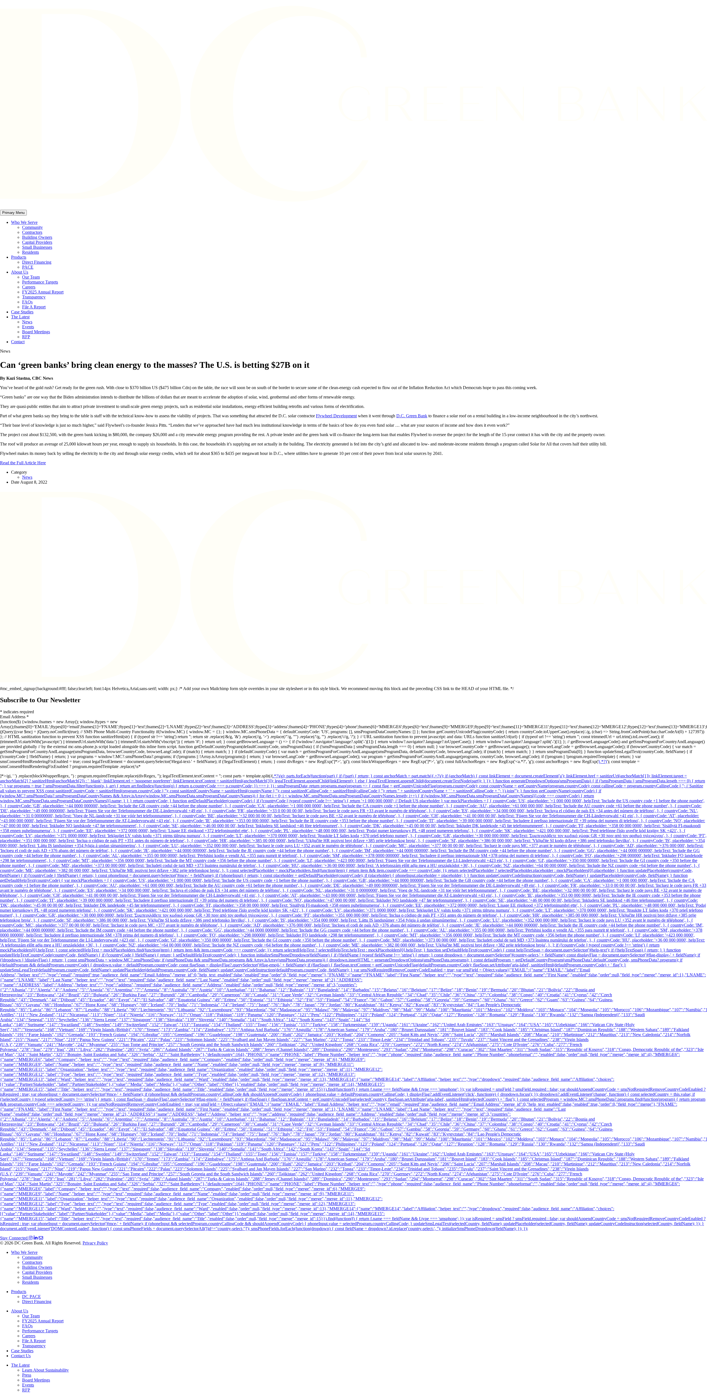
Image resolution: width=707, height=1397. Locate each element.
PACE (27, 267)
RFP (26, 336)
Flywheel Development (336, 415)
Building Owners (37, 237)
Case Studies (22, 312)
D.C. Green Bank (411, 415)
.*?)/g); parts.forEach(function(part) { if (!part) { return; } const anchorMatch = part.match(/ (352, 776)
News (27, 321)
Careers (28, 287)
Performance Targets (40, 282)
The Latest (20, 316)
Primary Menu (13, 213)
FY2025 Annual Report (43, 292)
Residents (30, 252)
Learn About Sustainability (45, 1370)
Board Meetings (36, 331)
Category (19, 472)
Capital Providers (37, 242)
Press (26, 1375)
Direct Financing (36, 262)
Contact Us (21, 1355)
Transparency (34, 297)
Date (15, 482)
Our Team (31, 277)
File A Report (34, 307)
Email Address (14, 716)
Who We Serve (24, 222)
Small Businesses (37, 247)
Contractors (32, 232)
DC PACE (31, 1296)
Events (28, 326)
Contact (18, 341)
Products (18, 257)
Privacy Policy (95, 1243)
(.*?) (603, 761)
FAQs (27, 302)
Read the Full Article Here (23, 462)
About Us (19, 272)
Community (32, 227)
